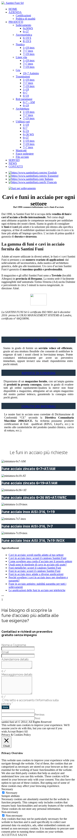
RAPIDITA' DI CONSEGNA (39, 373)
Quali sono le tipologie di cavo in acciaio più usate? (38, 564)
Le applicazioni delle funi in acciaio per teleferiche (37, 590)
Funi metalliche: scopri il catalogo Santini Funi (35, 567)
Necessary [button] (7, 789)
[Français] (28, 182)
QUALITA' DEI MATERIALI (38, 406)
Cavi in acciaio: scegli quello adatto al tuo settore (36, 554)
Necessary (11, 792)
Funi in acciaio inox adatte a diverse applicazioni (36, 574)
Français (52, 182)
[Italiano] (27, 179)
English (52, 172)
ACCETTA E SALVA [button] (14, 834)
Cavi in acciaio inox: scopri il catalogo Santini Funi (37, 558)
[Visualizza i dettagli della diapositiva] (22, 188)
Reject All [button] (22, 731)
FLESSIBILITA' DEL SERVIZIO (38, 340)
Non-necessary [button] (9, 812)
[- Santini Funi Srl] (12, 2)
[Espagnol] (28, 175)
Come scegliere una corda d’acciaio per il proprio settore (40, 561)
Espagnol (53, 175)
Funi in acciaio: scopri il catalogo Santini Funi (34, 570)
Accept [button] (12, 731)
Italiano (49, 179)
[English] (28, 172)
